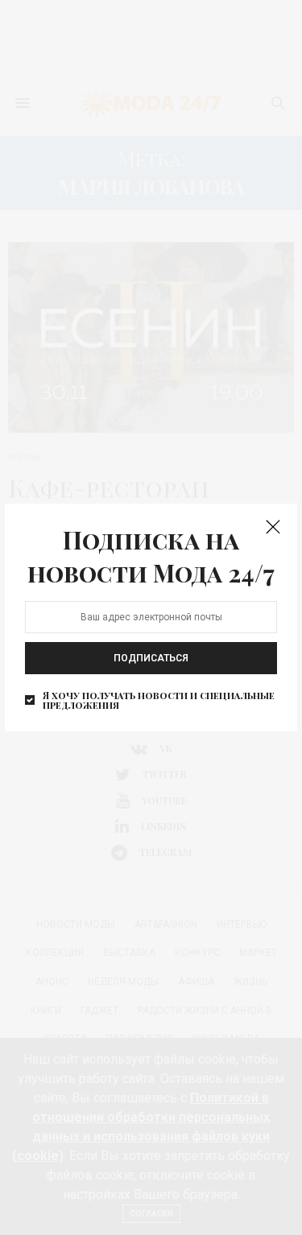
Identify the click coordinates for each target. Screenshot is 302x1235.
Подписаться (151, 658)
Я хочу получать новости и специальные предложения (159, 700)
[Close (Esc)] (273, 528)
